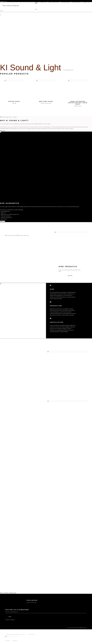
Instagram (12, 619)
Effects (42, 103)
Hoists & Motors (77, 106)
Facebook (7, 619)
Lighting (14, 103)
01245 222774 (32, 634)
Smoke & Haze (48, 103)
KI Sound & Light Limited (73, 627)
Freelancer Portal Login (31, 602)
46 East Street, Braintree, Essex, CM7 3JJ (16, 634)
